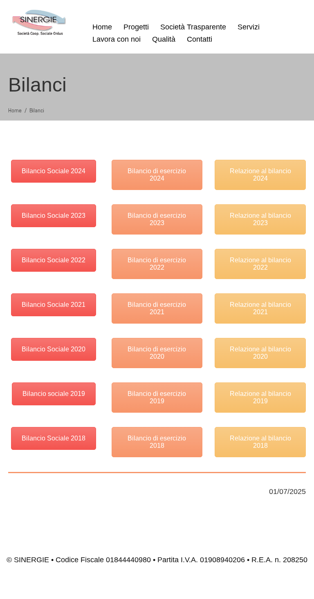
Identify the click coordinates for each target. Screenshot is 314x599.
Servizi (249, 27)
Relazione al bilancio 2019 (260, 397)
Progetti (136, 27)
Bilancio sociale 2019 (53, 393)
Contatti (199, 39)
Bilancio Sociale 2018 (53, 438)
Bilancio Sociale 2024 (53, 171)
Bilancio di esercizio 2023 (157, 219)
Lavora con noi (116, 39)
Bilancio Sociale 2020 (53, 349)
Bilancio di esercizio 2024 (157, 175)
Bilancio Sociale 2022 (53, 260)
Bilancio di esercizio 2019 (157, 397)
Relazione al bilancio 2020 (260, 353)
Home (102, 27)
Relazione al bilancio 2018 (260, 442)
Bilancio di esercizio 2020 (157, 353)
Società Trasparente (193, 27)
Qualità (163, 39)
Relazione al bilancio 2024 (260, 175)
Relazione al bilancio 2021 (260, 308)
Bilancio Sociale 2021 (53, 304)
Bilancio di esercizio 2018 (157, 442)
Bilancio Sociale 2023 (53, 215)
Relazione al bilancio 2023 (260, 219)
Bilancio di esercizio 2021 (157, 308)
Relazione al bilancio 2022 (260, 264)
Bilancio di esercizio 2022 (157, 264)
